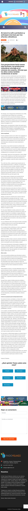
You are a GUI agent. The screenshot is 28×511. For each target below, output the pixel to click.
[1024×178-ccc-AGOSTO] (14, 403)
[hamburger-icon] (3, 27)
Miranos (11, 1)
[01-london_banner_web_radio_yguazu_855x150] (14, 107)
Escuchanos (19, 1)
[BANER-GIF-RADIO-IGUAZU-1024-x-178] (14, 89)
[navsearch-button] (25, 27)
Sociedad (4, 40)
